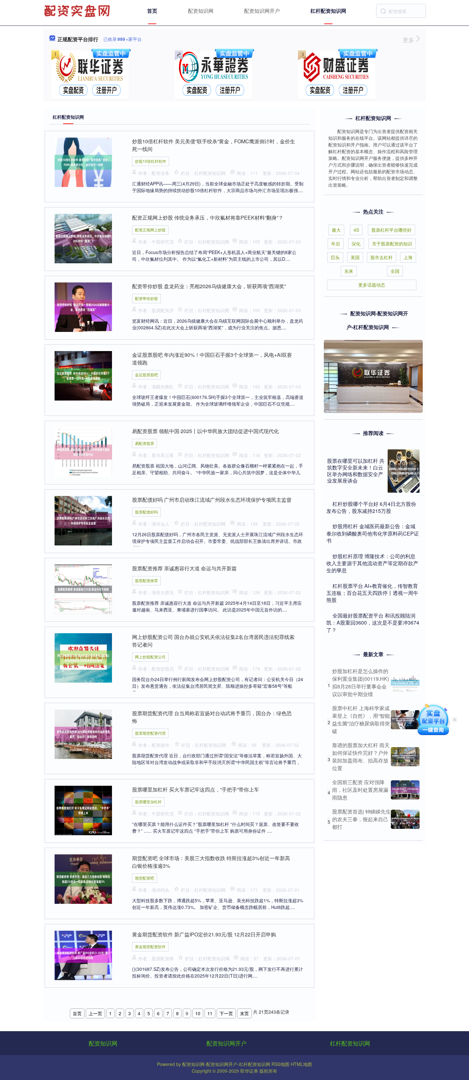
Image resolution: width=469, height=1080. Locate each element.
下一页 (226, 1013)
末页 (244, 1013)
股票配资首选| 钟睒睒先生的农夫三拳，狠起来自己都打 (361, 819)
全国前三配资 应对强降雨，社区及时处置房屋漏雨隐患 (360, 789)
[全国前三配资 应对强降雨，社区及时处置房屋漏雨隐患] (405, 789)
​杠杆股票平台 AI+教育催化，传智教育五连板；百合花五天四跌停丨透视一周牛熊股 (372, 593)
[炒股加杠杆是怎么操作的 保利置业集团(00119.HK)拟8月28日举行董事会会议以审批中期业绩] (405, 682)
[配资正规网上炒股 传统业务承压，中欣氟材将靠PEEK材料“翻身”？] (83, 238)
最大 (336, 230)
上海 (408, 257)
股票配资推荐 (146, 580)
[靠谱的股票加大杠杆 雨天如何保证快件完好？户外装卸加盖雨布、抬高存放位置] (405, 756)
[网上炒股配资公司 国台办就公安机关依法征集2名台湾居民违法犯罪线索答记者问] (83, 657)
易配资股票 (144, 443)
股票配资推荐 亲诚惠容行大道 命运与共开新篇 (184, 568)
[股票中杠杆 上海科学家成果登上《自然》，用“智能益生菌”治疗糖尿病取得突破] (405, 719)
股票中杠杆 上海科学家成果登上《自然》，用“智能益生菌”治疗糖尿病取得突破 (361, 719)
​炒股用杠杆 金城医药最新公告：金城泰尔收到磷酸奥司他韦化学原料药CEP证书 (372, 533)
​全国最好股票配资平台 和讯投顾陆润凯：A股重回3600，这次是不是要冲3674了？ (372, 623)
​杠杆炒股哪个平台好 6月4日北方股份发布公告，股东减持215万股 (371, 507)
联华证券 (249, 1071)
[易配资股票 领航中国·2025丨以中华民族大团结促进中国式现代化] (83, 451)
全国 (395, 271)
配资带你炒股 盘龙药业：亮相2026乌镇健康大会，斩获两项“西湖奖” (209, 286)
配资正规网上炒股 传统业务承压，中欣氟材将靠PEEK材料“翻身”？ (207, 217)
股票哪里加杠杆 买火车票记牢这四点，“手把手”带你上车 (195, 789)
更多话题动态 (371, 284)
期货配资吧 (144, 878)
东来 (348, 271)
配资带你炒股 (146, 298)
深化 (356, 243)
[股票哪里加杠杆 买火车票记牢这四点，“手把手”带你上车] (83, 809)
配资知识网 (200, 10)
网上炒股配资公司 (150, 656)
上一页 (95, 1013)
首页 (152, 10)
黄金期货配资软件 (150, 946)
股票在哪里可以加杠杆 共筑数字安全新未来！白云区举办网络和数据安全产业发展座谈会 (355, 470)
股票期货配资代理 (150, 733)
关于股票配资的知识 (392, 243)
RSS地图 (280, 1064)
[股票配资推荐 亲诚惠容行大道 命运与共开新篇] (83, 588)
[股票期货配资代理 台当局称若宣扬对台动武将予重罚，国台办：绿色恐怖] (83, 733)
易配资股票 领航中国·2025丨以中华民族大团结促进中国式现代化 (205, 431)
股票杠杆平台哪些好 (391, 230)
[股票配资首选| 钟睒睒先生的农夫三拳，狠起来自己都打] (405, 819)
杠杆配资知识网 (328, 10)
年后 (335, 243)
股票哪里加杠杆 (148, 801)
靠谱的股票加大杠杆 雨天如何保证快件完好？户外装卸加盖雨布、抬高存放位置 (361, 756)
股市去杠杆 (381, 257)
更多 (409, 39)
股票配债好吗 (146, 511)
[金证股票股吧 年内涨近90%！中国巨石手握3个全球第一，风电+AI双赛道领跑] (83, 375)
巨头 (335, 257)
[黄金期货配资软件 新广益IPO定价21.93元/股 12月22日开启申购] (83, 954)
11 (209, 1013)
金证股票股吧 (146, 374)
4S (356, 230)
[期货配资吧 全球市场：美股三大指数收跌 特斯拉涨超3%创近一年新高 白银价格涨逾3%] (83, 878)
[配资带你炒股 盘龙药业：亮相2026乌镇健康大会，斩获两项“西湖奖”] (83, 306)
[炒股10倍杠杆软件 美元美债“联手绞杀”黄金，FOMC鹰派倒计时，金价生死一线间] (83, 161)
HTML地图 (301, 1064)
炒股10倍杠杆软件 (150, 161)
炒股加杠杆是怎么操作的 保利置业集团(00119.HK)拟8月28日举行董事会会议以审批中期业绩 (360, 682)
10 (197, 1013)
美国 (355, 257)
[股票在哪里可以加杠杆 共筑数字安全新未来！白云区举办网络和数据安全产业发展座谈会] (404, 471)
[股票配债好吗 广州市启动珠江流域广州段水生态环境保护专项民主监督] (83, 520)
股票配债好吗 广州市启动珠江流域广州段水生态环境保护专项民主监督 (212, 499)
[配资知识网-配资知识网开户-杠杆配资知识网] (78, 10)
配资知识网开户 (262, 10)
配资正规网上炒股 (150, 229)
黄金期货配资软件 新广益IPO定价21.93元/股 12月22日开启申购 (204, 934)
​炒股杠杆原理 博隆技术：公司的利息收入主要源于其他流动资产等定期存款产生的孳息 (372, 563)
